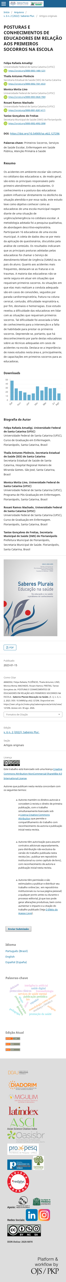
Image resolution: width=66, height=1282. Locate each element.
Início (7, 12)
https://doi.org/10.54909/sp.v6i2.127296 (35, 133)
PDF (11, 647)
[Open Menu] (3, 3)
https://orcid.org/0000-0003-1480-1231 (26, 70)
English (10, 956)
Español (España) (16, 962)
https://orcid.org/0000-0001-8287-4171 (26, 110)
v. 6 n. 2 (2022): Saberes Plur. (19, 16)
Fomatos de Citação (17, 714)
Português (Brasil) (17, 951)
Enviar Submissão (18, 929)
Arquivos (19, 12)
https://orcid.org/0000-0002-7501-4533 (26, 84)
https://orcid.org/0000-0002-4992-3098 (26, 123)
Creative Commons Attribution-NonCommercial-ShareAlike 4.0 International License (33, 773)
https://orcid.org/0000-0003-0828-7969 (26, 97)
